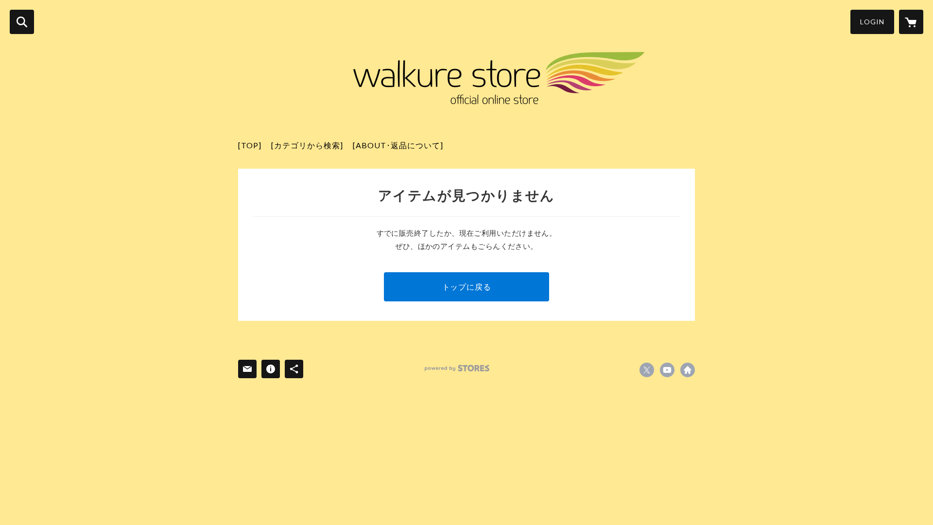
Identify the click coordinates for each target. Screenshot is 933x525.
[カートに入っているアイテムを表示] (911, 22)
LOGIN (872, 22)
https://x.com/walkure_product (646, 370)
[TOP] (249, 145)
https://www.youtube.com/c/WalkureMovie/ (667, 370)
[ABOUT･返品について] (398, 145)
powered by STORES (457, 368)
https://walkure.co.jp (687, 370)
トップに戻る (466, 286)
